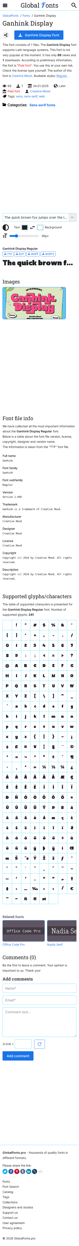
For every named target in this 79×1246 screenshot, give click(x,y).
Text (17, 227)
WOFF (34, 254)
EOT (21, 254)
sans (19, 96)
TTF (9, 254)
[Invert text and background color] (32, 227)
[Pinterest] (16, 1171)
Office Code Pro (14, 944)
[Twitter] (5, 1171)
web (42, 96)
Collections (10, 1202)
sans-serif (30, 96)
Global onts (39, 5)
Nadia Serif (55, 944)
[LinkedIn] (28, 1171)
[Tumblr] (22, 1171)
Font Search (11, 1186)
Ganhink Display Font (42, 35)
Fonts (6, 1181)
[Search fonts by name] (74, 5)
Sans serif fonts (42, 105)
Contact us (10, 1217)
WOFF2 (49, 254)
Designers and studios (18, 1207)
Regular (62, 76)
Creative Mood (22, 76)
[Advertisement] (39, 158)
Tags (6, 1197)
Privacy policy (12, 1228)
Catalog (8, 1192)
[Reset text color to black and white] (6, 227)
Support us (10, 1212)
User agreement (14, 1223)
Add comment (18, 1056)
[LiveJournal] (34, 1171)
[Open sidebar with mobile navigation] (5, 5)
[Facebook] (10, 1171)
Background (53, 227)
